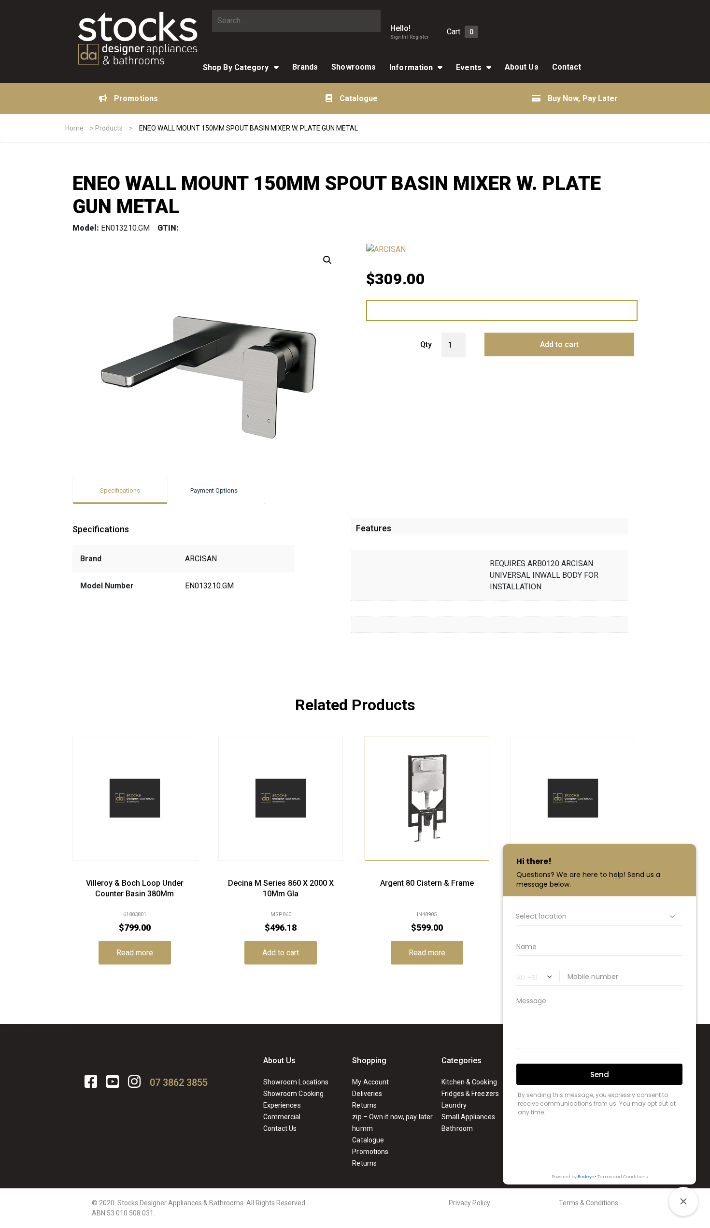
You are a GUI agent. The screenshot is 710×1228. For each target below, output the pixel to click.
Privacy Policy (469, 1203)
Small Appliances (468, 1117)
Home (74, 128)
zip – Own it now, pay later (392, 1117)
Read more (134, 952)
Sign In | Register (409, 37)
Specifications (120, 490)
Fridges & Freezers (470, 1093)
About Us (279, 1060)
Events (469, 67)
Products (109, 128)
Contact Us (280, 1128)
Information (411, 67)
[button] (327, 260)
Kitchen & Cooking (469, 1082)
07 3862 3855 (179, 1082)
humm (362, 1128)
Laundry (454, 1105)
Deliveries (367, 1093)
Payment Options (214, 490)
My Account (370, 1082)
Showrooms (353, 67)
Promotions (136, 98)
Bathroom (457, 1128)
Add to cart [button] (280, 952)
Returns (364, 1105)
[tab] (120, 490)
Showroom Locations (296, 1082)
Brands (305, 67)
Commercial (282, 1117)
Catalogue (359, 98)
